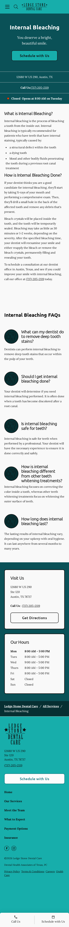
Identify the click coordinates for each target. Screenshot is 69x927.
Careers (50, 871)
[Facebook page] (6, 848)
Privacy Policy (12, 871)
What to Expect (14, 819)
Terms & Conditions (32, 871)
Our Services (13, 801)
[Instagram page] (13, 848)
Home (8, 792)
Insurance (11, 837)
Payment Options (16, 828)
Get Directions (34, 617)
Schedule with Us (34, 55)
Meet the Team (14, 810)
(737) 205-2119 (40, 87)
